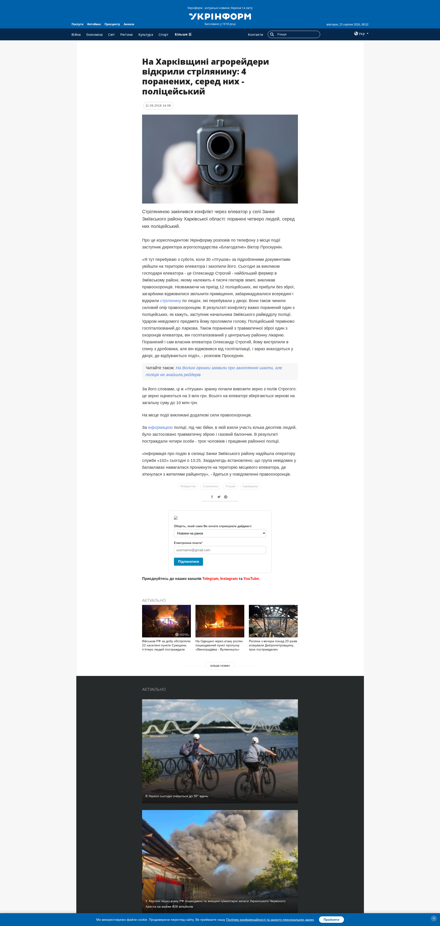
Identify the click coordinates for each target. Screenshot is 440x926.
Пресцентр (112, 24)
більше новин (220, 665)
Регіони (126, 34)
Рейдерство (188, 486)
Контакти (255, 34)
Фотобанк (94, 24)
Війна (76, 34)
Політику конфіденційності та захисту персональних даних (270, 919)
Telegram (210, 579)
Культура (145, 34)
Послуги (77, 24)
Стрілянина (210, 486)
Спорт (164, 34)
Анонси (129, 24)
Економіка (94, 34)
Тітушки (230, 486)
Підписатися (188, 561)
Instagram (229, 579)
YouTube (251, 579)
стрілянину (170, 300)
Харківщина (250, 486)
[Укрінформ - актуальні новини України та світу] (220, 16)
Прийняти (331, 919)
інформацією (160, 427)
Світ (111, 34)
